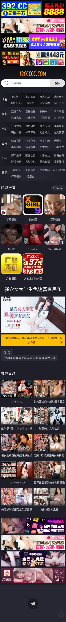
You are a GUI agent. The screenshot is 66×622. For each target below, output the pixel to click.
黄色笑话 (45, 161)
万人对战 (45, 96)
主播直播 (45, 117)
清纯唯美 (30, 147)
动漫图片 (59, 140)
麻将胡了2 (16, 103)
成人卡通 (45, 126)
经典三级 (30, 132)
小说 (5, 158)
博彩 (5, 99)
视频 (5, 114)
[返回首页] (61, 614)
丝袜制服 (30, 117)
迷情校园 (16, 161)
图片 (5, 143)
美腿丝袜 (16, 147)
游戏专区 (59, 96)
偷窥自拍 (16, 140)
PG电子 (16, 96)
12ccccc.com (33, 74)
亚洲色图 (30, 140)
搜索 (57, 83)
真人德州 (30, 96)
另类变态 (59, 132)
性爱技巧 (59, 161)
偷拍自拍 (30, 126)
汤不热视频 (58, 170)
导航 (5, 173)
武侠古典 (59, 155)
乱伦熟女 (45, 132)
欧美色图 (45, 140)
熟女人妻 (16, 117)
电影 (5, 129)
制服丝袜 (16, 132)
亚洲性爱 (16, 126)
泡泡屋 (30, 176)
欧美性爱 (59, 126)
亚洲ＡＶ (16, 111)
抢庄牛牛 (59, 103)
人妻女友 (45, 155)
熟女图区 (45, 147)
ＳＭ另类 (59, 117)
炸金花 (30, 103)
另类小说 (30, 161)
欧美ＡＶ (45, 111)
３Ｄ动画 (59, 111)
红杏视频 (16, 176)
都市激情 (16, 155)
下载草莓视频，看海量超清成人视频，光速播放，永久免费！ (33, 340)
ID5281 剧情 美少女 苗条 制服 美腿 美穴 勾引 (29, 358)
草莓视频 (45, 170)
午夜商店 (30, 170)
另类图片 (59, 147)
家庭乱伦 (30, 155)
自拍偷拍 (30, 111)
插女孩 (16, 170)
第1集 (6, 352)
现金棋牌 (45, 103)
